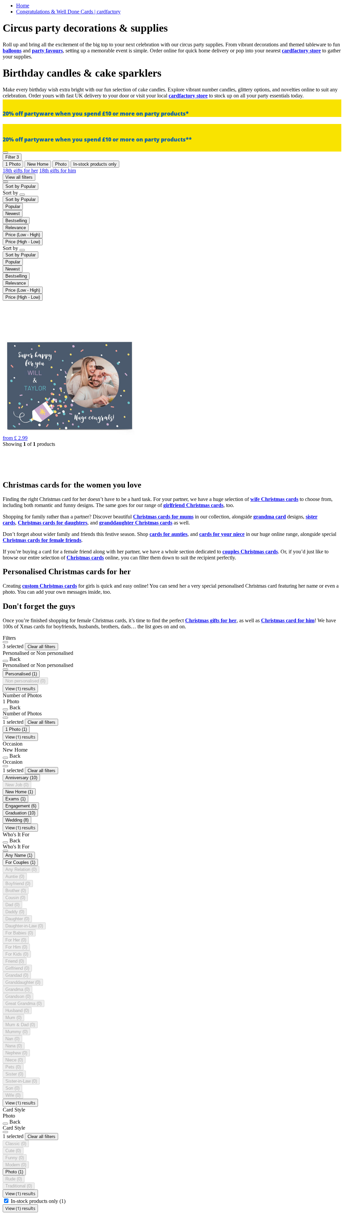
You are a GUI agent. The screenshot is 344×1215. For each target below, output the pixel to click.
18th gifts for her (20, 170)
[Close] (5, 642)
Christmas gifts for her (210, 620)
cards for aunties (168, 534)
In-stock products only (38, 1201)
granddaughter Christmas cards (135, 523)
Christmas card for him (287, 620)
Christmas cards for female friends (42, 540)
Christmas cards (85, 557)
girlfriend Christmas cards (193, 505)
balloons (12, 50)
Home (22, 5)
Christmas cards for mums (163, 516)
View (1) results (20, 688)
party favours (47, 50)
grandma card (269, 516)
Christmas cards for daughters (52, 523)
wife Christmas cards (274, 499)
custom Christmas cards (49, 586)
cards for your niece (222, 534)
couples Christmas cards (250, 551)
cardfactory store (301, 50)
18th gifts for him (57, 170)
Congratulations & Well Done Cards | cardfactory (68, 11)
